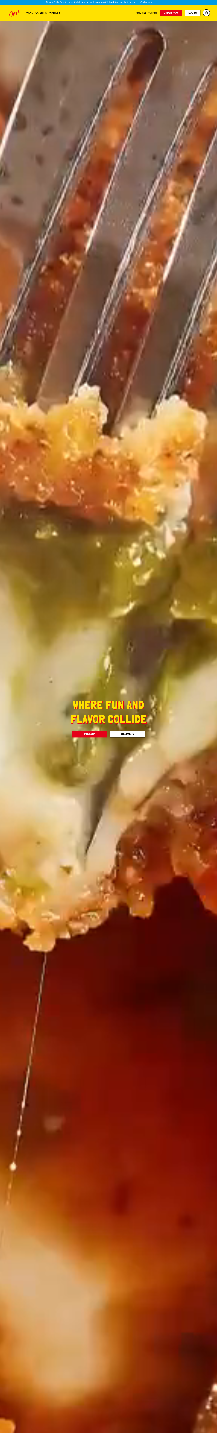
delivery (127, 734)
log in (193, 13)
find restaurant (147, 13)
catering (41, 13)
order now (171, 13)
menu (29, 13)
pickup (89, 734)
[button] (206, 12)
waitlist (54, 13)
